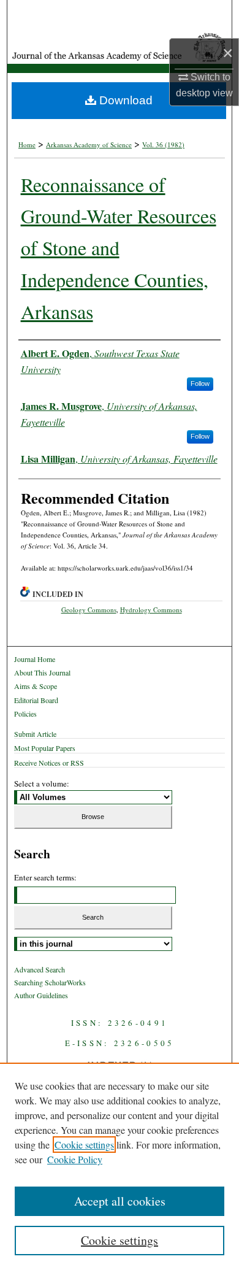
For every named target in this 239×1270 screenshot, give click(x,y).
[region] (119, 1166)
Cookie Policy (74, 1159)
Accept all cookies (119, 1201)
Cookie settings (84, 1144)
